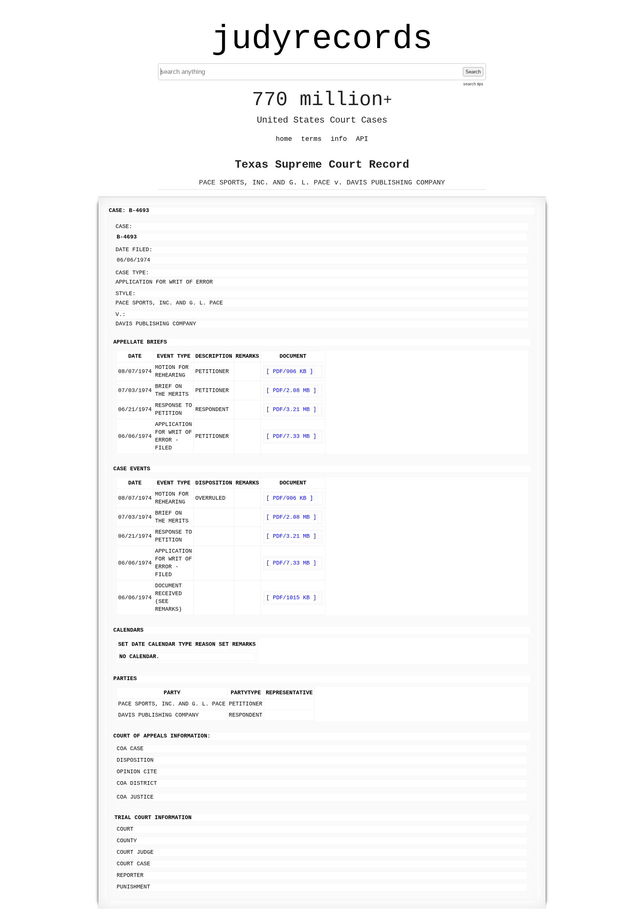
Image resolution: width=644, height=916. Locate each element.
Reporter (130, 875)
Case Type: (132, 273)
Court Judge (135, 852)
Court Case (133, 864)
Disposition (135, 760)
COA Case (130, 749)
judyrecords (322, 39)
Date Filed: (134, 250)
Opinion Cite (137, 772)
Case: (124, 227)
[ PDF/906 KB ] (289, 372)
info (339, 139)
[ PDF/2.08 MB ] (291, 391)
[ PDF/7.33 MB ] (291, 436)
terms (311, 139)
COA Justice (135, 797)
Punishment (133, 887)
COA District (137, 783)
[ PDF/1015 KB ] (291, 598)
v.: (121, 315)
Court (125, 829)
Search (473, 72)
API (362, 139)
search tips (473, 84)
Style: (126, 294)
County (127, 841)
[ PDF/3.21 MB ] (291, 410)
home (284, 139)
